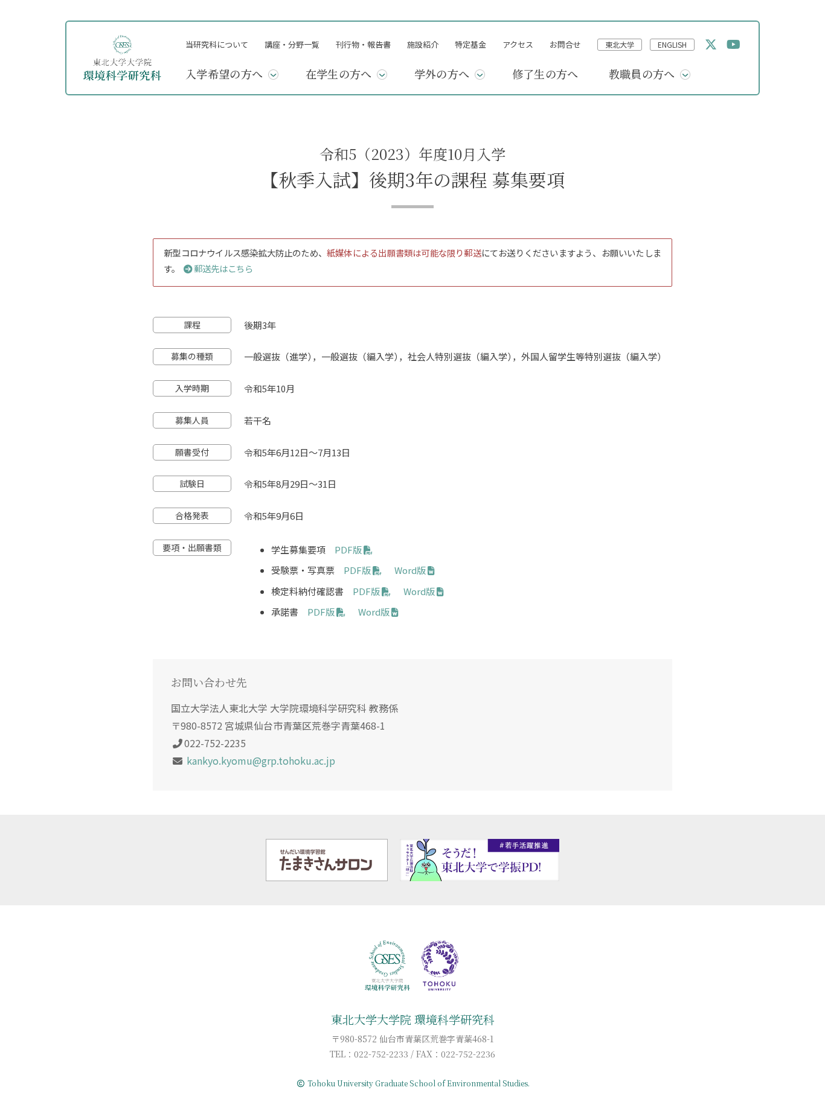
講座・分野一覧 (292, 44)
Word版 (410, 570)
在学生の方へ (339, 73)
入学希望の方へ (224, 73)
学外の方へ (442, 73)
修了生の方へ (545, 73)
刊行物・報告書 (363, 44)
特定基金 (470, 44)
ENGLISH (672, 44)
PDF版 (348, 549)
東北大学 (619, 44)
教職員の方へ (642, 73)
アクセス (517, 44)
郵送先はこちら (223, 268)
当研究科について (216, 44)
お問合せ (565, 44)
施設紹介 (422, 44)
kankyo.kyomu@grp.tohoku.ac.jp (261, 760)
